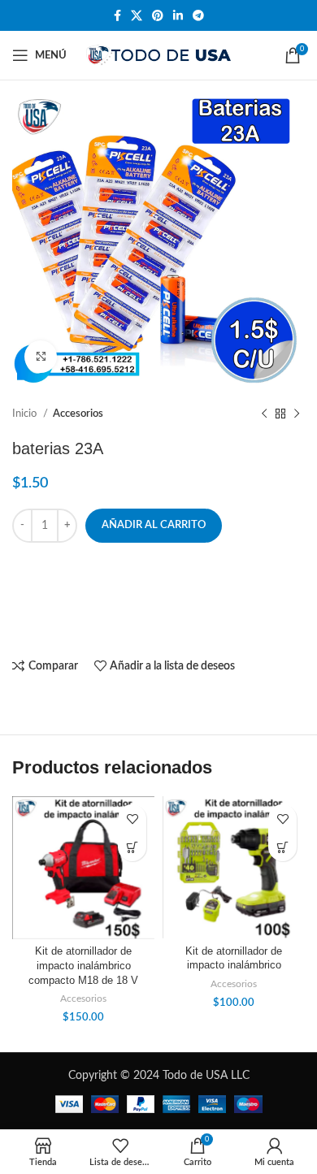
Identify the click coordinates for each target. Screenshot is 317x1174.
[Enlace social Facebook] (117, 15)
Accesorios (78, 413)
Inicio (25, 413)
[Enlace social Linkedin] (178, 15)
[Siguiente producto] (297, 414)
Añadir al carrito (154, 525)
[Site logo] (159, 55)
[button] (132, 847)
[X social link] (136, 15)
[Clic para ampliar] (40, 356)
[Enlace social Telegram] (198, 15)
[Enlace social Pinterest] (157, 15)
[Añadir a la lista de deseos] (132, 818)
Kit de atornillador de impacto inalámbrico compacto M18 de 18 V (83, 966)
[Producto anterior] (264, 414)
